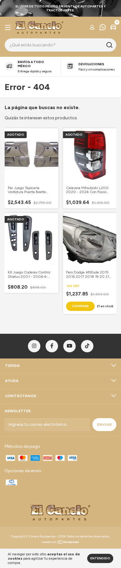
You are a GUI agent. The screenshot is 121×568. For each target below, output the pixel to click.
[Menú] (9, 28)
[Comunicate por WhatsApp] (102, 28)
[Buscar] (109, 45)
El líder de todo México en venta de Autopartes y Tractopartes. (61, 8)
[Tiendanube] (60, 542)
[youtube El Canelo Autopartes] (69, 346)
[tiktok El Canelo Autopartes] (87, 346)
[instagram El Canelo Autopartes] (34, 346)
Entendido (100, 558)
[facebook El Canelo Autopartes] (52, 346)
